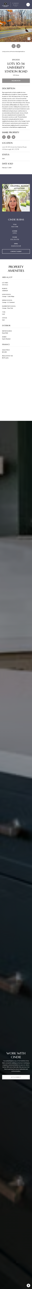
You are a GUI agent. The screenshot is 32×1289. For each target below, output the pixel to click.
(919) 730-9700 (14, 239)
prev (14, 46)
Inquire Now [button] (16, 80)
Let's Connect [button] (16, 1077)
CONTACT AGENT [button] (16, 251)
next (18, 46)
